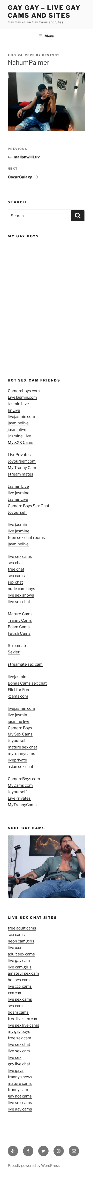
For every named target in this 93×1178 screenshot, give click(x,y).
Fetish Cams (19, 633)
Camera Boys (20, 728)
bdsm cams (18, 1012)
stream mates (20, 474)
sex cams (16, 575)
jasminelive (18, 423)
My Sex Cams (20, 734)
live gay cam (19, 960)
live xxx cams (20, 986)
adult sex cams (21, 954)
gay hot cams (20, 1096)
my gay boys (19, 1031)
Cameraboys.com (24, 391)
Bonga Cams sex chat (27, 683)
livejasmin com (21, 416)
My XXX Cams (20, 442)
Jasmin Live (18, 403)
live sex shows (21, 595)
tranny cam (18, 1089)
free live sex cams (24, 1018)
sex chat (15, 562)
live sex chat (19, 601)
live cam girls (20, 967)
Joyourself (17, 512)
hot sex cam (19, 980)
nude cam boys (21, 588)
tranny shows (20, 1077)
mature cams (20, 1083)
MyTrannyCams (22, 804)
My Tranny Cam (22, 467)
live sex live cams (23, 1025)
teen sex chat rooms (26, 537)
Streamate (17, 645)
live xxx (14, 947)
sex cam (15, 1005)
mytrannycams (21, 753)
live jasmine (18, 493)
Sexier (14, 652)
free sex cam (19, 1038)
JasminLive (18, 499)
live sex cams (20, 556)
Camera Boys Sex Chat (28, 506)
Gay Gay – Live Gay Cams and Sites (44, 11)
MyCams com (20, 785)
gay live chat (19, 1064)
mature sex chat (22, 747)
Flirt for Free (19, 689)
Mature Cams (20, 614)
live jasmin (17, 524)
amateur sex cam (23, 973)
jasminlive (17, 429)
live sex (14, 1057)
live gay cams (20, 1109)
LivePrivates (19, 454)
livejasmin (17, 676)
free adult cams (22, 928)
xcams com (18, 696)
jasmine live (18, 721)
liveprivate (17, 760)
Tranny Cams (20, 620)
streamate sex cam (25, 664)
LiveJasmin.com (22, 397)
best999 (51, 55)
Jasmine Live (19, 436)
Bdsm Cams (19, 627)
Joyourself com (22, 461)
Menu (49, 36)
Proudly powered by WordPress (34, 1165)
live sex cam (19, 1051)
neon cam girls (21, 941)
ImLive (14, 410)
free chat (16, 569)
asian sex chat (20, 766)
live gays (16, 1070)
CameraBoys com (24, 779)
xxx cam (15, 992)
